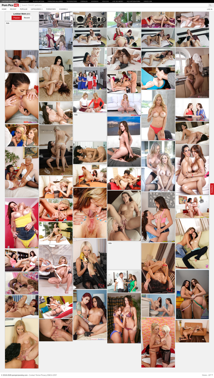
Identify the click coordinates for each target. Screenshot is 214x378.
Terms (38, 375)
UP (209, 375)
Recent (27, 18)
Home (204, 375)
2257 (55, 375)
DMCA (49, 375)
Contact (32, 375)
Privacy (44, 375)
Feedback (212, 189)
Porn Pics (10, 5)
